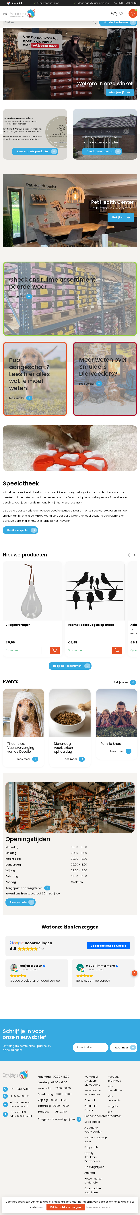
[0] (133, 12)
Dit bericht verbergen (65, 1207)
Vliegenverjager (17, 625)
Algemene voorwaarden (93, 1129)
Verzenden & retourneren (92, 1092)
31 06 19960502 (19, 1096)
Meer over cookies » (98, 1207)
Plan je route (18, 902)
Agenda (89, 1173)
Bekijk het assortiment (68, 666)
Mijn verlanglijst (115, 1098)
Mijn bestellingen (116, 1088)
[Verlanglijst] (121, 13)
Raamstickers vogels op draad (91, 625)
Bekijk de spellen (18, 530)
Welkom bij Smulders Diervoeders (92, 1080)
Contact (89, 1100)
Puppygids (91, 1147)
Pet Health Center (90, 1108)
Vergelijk (113, 1106)
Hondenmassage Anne (93, 1139)
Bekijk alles (121, 682)
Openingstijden (93, 1167)
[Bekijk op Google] (13, 967)
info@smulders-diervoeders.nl (20, 1104)
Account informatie (114, 1078)
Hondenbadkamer (116, 22)
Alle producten (115, 1114)
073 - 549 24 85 (127, 3)
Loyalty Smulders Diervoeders (92, 1157)
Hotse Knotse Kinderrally (93, 1180)
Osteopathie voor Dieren (92, 1190)
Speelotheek (92, 1122)
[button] (5, 973)
